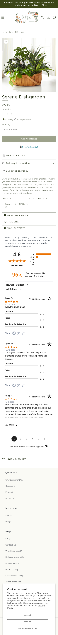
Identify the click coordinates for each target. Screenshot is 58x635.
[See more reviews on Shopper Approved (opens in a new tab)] (23, 333)
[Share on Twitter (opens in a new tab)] (18, 333)
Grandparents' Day (14, 480)
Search (8, 515)
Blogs (8, 521)
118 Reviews (20, 265)
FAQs (8, 539)
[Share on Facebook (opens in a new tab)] (14, 333)
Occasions (10, 486)
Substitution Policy (14, 575)
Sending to (11, 124)
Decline (27, 621)
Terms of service (13, 581)
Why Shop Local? (13, 551)
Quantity (6, 109)
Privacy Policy (12, 563)
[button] (42, 17)
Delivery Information (15, 557)
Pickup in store (24, 119)
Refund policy (11, 569)
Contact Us (10, 545)
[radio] (41, 254)
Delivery (9, 119)
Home (4, 32)
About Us (9, 498)
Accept (27, 615)
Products (9, 492)
